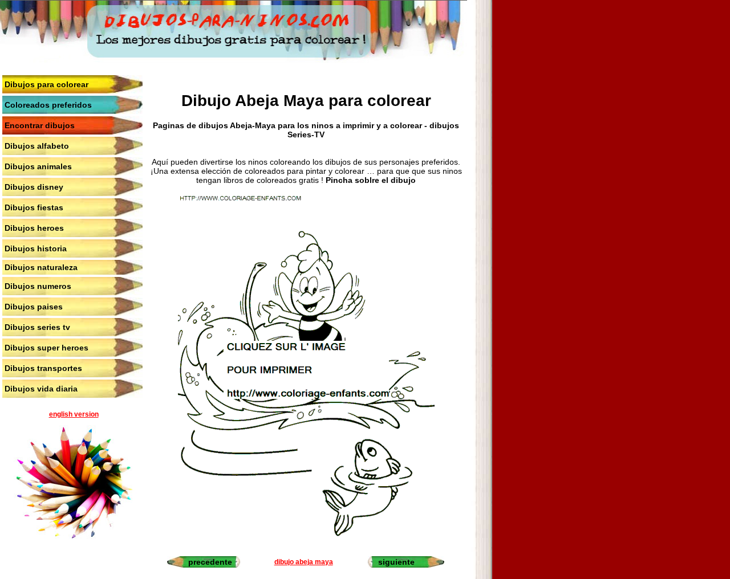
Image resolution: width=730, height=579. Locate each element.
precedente (210, 561)
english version (74, 414)
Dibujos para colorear (46, 84)
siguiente (396, 561)
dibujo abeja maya (303, 562)
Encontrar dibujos (40, 125)
